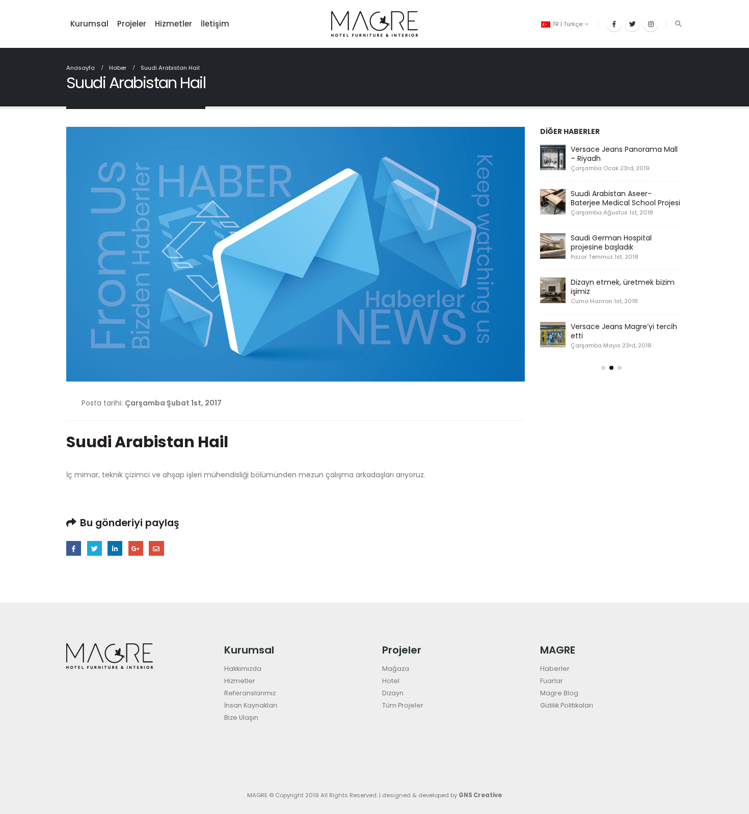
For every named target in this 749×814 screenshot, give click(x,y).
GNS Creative (480, 795)
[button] (603, 367)
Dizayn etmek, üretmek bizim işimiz (623, 286)
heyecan (94, 548)
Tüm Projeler (402, 705)
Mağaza (395, 668)
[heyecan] (632, 24)
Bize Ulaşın (241, 717)
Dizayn (393, 693)
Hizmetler (173, 23)
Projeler (131, 23)
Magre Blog (559, 693)
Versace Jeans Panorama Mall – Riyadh (624, 154)
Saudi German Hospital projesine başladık (611, 242)
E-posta (156, 548)
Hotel (390, 680)
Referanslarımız (250, 693)
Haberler (555, 668)
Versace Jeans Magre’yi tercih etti (624, 331)
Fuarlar (551, 680)
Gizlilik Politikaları (566, 705)
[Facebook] (614, 24)
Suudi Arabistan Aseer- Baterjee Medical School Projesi (625, 198)
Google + (135, 548)
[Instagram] (650, 24)
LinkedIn (115, 548)
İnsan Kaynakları (250, 705)
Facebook (73, 548)
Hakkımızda (242, 668)
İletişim (215, 23)
